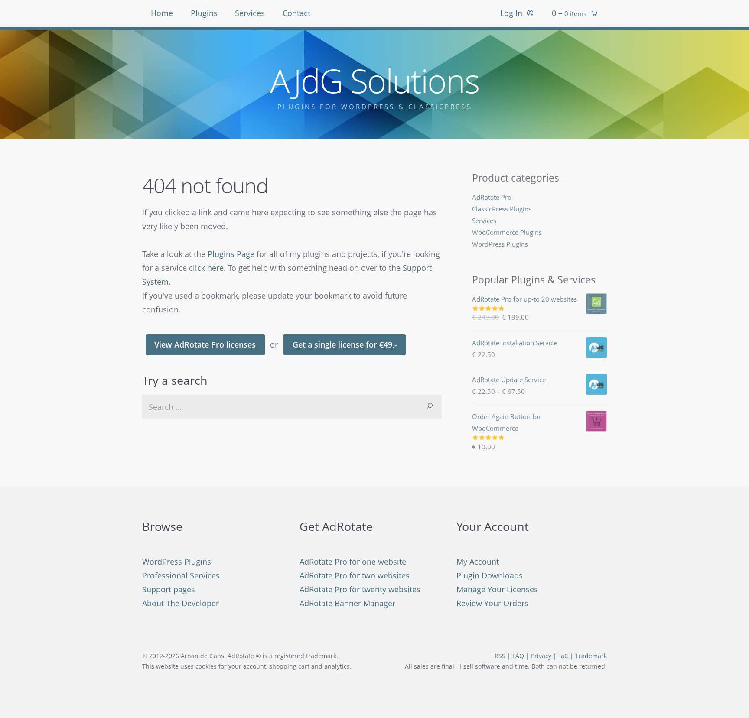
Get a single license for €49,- (345, 344)
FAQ (518, 656)
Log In (511, 13)
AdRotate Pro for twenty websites (360, 589)
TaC (563, 656)
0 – (569, 13)
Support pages (168, 589)
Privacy (541, 656)
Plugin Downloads (489, 575)
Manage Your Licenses (497, 589)
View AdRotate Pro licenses (205, 344)
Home (162, 13)
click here (206, 268)
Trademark (591, 656)
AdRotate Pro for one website (353, 561)
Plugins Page (231, 254)
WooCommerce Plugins (507, 232)
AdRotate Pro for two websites (355, 575)
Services (250, 13)
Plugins (204, 13)
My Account (477, 561)
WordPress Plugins (500, 244)
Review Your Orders (492, 603)
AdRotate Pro (491, 197)
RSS (500, 656)
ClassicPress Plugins (501, 209)
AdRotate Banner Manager (347, 603)
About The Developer (180, 603)
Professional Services (181, 575)
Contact (296, 13)
